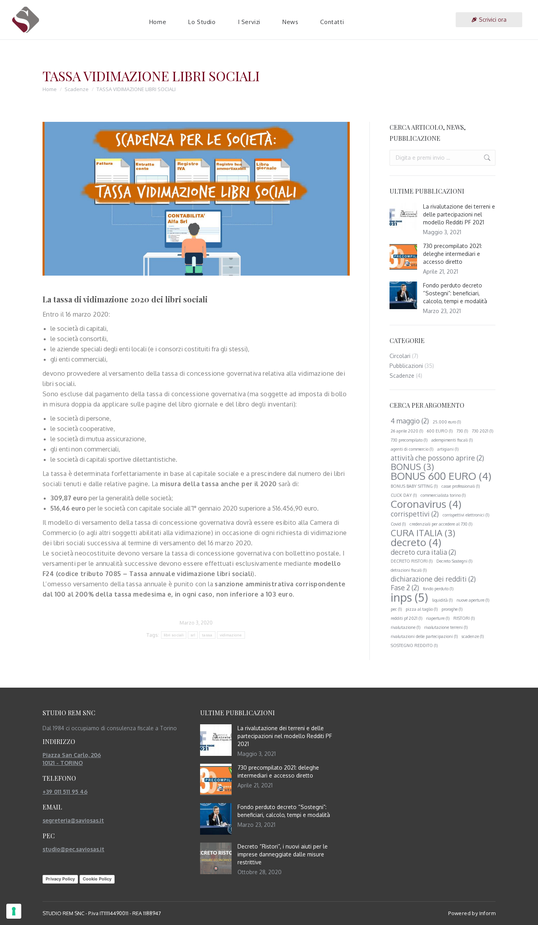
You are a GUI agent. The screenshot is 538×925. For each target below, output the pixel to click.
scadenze (473, 636)
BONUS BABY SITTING (414, 486)
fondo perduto (438, 588)
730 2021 (482, 431)
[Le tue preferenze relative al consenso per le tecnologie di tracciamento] (13, 911)
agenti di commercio (412, 449)
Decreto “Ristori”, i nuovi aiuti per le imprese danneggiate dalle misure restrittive (282, 854)
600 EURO (440, 431)
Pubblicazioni (406, 365)
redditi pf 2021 (406, 618)
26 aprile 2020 (407, 431)
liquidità (442, 600)
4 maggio (410, 421)
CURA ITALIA (423, 533)
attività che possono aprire (437, 458)
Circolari (400, 355)
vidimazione (231, 635)
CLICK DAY (404, 495)
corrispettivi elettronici (466, 515)
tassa (207, 635)
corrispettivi (415, 514)
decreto (416, 542)
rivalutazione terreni (446, 627)
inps (409, 597)
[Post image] (403, 216)
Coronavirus (426, 504)
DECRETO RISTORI (411, 561)
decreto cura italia (423, 552)
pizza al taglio (422, 609)
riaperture (437, 618)
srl (193, 635)
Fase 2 (405, 587)
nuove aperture (472, 600)
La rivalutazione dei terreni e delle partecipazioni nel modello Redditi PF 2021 (459, 214)
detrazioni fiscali (409, 570)
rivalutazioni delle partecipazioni (424, 636)
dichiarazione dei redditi (433, 579)
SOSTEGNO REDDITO (414, 645)
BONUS (412, 466)
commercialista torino (443, 495)
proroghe (452, 609)
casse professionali (461, 486)
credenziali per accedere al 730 (441, 524)
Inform (487, 913)
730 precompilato (409, 440)
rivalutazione (405, 627)
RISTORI (464, 618)
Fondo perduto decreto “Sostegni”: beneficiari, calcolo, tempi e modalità (455, 293)
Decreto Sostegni (454, 561)
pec (396, 609)
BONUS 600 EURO (441, 476)
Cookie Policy (97, 879)
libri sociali (174, 635)
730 (462, 431)
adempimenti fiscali (452, 440)
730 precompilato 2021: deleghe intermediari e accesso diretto (452, 253)
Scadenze (402, 375)
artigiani (447, 449)
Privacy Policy (60, 879)
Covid (398, 524)
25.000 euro (447, 422)
